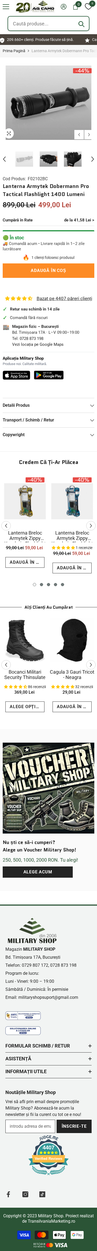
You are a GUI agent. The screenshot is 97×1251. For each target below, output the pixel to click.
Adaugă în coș (47, 270)
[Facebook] (8, 1194)
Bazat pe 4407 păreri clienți (64, 298)
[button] (6, 6)
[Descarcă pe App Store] (16, 375)
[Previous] (79, 134)
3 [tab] (48, 584)
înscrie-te (74, 1126)
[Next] (89, 134)
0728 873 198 (31, 338)
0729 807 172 (35, 965)
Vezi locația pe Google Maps (38, 344)
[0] (88, 6)
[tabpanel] (24, 523)
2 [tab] (41, 584)
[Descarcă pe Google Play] (49, 375)
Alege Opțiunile (27, 706)
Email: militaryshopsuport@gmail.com (41, 997)
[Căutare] (81, 24)
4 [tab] (55, 584)
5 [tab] (62, 584)
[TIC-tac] (42, 1194)
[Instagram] (25, 1194)
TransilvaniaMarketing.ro (51, 1221)
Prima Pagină (14, 51)
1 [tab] (34, 584)
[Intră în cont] (63, 6)
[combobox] (48, 23)
